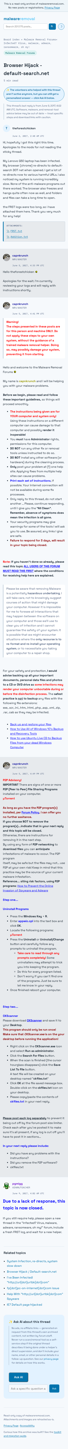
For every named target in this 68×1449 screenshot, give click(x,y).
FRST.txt (14, 231)
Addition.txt (17, 236)
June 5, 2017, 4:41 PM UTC (28, 313)
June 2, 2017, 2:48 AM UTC (28, 135)
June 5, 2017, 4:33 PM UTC (28, 265)
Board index (12, 39)
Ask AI (18, 1377)
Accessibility (27, 1425)
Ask (54, 1388)
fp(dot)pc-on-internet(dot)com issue (33, 1288)
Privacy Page (52, 7)
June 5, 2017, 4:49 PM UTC (28, 773)
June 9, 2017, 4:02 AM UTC (28, 1193)
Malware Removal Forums (40, 39)
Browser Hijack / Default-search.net (32, 1272)
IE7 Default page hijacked (24, 1305)
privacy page (51, 1358)
